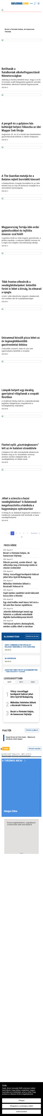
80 (22, 537)
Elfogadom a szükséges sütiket (21, 1106)
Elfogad (21, 1100)
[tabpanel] (21, 703)
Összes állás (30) (32, 636)
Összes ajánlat (32, 730)
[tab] (9, 682)
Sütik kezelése (21, 1112)
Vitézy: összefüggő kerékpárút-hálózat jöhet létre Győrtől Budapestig (21, 694)
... (18, 537)
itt (31, 825)
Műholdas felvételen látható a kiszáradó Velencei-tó (23, 704)
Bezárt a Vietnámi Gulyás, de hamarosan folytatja (22, 713)
